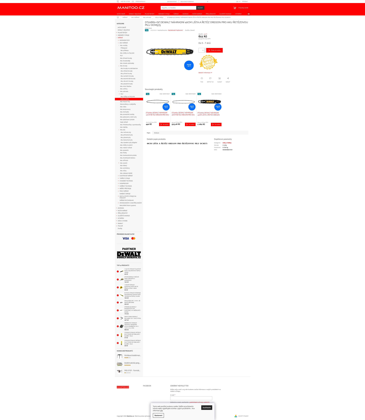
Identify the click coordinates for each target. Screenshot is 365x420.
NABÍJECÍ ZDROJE (125, 193)
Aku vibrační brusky (127, 81)
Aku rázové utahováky (127, 63)
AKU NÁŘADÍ (124, 43)
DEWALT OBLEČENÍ (124, 30)
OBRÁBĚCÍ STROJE (123, 35)
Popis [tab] (148, 133)
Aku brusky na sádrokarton (129, 68)
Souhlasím (207, 408)
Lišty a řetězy (125, 99)
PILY (121, 55)
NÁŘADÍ (120, 38)
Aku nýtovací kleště (126, 173)
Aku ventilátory (125, 168)
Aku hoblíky (123, 127)
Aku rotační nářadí (126, 148)
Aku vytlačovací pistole (127, 119)
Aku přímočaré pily (127, 135)
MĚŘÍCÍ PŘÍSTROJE (125, 188)
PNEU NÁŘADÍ (124, 191)
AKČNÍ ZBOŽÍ (122, 27)
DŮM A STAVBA (122, 221)
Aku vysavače (124, 150)
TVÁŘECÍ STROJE (125, 178)
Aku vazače (123, 163)
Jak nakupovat (172, 1)
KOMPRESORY (124, 183)
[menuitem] (121, 13)
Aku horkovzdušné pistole (128, 155)
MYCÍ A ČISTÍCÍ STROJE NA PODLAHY (128, 197)
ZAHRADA (121, 208)
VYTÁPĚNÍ (121, 218)
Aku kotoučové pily (126, 140)
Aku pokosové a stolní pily (128, 117)
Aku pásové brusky (127, 84)
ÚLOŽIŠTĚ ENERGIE (124, 216)
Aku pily (122, 130)
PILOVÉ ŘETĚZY (122, 32)
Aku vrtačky (123, 45)
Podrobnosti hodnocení (175, 30)
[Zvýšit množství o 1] (205, 49)
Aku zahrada (124, 91)
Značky (120, 228)
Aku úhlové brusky (126, 58)
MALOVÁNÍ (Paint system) (128, 205)
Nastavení (158, 415)
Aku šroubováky (125, 61)
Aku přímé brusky (126, 73)
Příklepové (124, 48)
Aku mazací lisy (125, 101)
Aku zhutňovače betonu (127, 158)
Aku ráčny (123, 171)
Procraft (120, 226)
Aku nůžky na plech (126, 145)
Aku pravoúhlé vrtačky (127, 114)
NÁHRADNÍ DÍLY (125, 40)
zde (161, 411)
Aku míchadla (124, 112)
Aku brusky (123, 66)
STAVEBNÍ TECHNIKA (126, 181)
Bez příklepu (125, 50)
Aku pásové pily (126, 137)
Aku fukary (123, 165)
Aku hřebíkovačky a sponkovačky (130, 125)
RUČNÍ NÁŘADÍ (122, 210)
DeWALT (120, 223)
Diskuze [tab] (156, 133)
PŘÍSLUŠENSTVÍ (122, 213)
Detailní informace (204, 73)
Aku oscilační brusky (127, 76)
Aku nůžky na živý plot (127, 53)
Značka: (190, 30)
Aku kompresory (125, 109)
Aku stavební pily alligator (129, 142)
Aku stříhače (124, 160)
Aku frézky (123, 153)
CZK (237, 1)
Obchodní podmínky (187, 1)
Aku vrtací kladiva (125, 86)
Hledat (200, 8)
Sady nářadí (124, 122)
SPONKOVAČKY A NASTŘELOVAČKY (131, 203)
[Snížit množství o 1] (205, 51)
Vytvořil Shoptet (243, 416)
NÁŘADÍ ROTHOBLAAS (127, 200)
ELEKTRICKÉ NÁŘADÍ (126, 176)
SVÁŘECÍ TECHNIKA (126, 186)
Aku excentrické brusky (128, 78)
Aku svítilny (123, 89)
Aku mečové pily (126, 132)
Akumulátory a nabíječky (128, 104)
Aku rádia (123, 107)
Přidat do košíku (216, 50)
